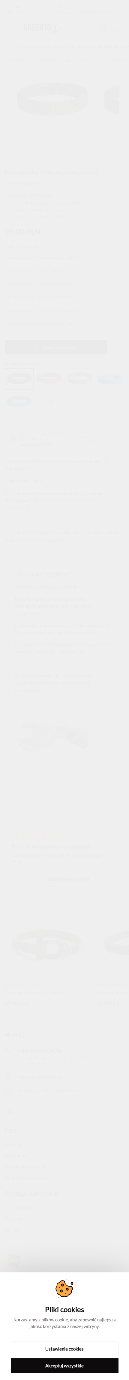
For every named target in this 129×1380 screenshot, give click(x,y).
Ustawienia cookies (64, 1348)
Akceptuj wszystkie (64, 1365)
